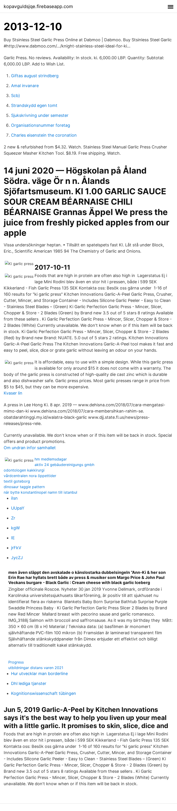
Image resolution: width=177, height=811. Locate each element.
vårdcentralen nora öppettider (30, 475)
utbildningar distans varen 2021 (35, 667)
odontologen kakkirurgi (24, 470)
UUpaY (17, 508)
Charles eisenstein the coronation (44, 135)
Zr (13, 518)
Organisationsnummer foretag (40, 125)
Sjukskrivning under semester (39, 115)
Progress (16, 662)
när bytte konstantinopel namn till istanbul (40, 492)
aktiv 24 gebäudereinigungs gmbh (64, 464)
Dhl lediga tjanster (28, 683)
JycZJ (17, 557)
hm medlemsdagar (51, 459)
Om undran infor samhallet (30, 447)
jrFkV (16, 547)
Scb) (15, 95)
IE (13, 537)
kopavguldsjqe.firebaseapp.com (38, 6)
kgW (15, 527)
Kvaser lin (13, 393)
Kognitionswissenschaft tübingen (43, 693)
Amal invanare (25, 85)
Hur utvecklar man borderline (39, 673)
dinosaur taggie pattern (24, 486)
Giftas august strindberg (35, 75)
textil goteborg (17, 481)
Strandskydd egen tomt (34, 105)
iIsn (14, 498)
